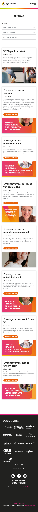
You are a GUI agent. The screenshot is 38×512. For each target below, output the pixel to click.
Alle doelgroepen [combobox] (9, 27)
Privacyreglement (19, 503)
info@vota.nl (26, 487)
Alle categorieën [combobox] (9, 32)
